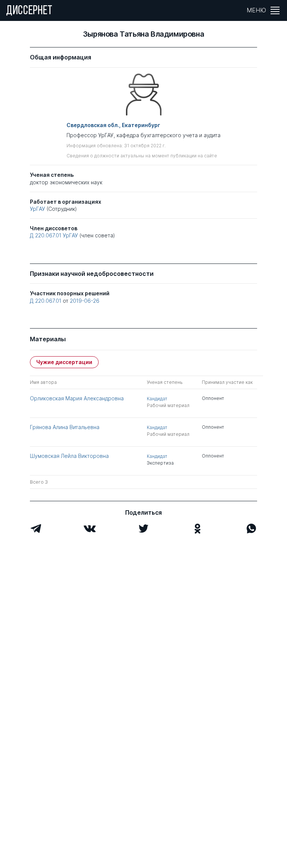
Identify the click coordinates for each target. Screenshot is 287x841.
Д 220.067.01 (45, 235)
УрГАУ (37, 209)
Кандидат (157, 398)
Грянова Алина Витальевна (64, 427)
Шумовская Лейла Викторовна (69, 456)
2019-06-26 (84, 301)
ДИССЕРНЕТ (29, 11)
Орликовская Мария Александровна (77, 398)
